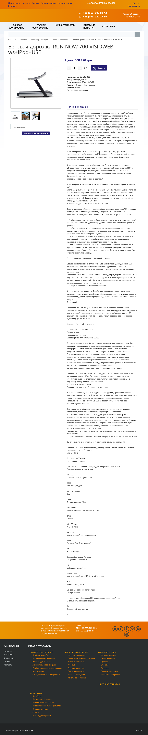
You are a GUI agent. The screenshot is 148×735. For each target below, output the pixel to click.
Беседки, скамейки (76, 668)
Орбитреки (105, 661)
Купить (101, 67)
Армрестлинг (38, 671)
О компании (14, 2)
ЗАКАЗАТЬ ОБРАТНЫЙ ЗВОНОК (101, 3)
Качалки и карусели (76, 674)
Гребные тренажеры (109, 671)
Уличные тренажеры (76, 655)
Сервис (35, 2)
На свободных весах (42, 661)
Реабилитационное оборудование (47, 668)
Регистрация (134, 5)
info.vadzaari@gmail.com (58, 630)
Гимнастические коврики (43, 702)
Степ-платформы (40, 709)
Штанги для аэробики (42, 715)
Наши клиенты (65, 2)
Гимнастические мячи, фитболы (47, 705)
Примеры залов (48, 2)
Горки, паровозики (76, 671)
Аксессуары (36, 693)
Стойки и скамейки (41, 655)
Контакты (12, 5)
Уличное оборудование (76, 652)
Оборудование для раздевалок (46, 674)
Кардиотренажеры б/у (110, 674)
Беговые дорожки (108, 655)
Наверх (138, 730)
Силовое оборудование (41, 652)
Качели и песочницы (77, 677)
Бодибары (37, 696)
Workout (71, 664)
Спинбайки (105, 664)
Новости (26, 2)
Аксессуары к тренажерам (44, 664)
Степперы (105, 668)
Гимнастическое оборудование (81, 658)
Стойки (36, 712)
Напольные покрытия (109, 684)
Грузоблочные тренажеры (44, 658)
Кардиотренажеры (107, 652)
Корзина (127, 13)
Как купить (9, 654)
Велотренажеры (108, 658)
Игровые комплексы (76, 661)
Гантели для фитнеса (42, 699)
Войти (136, 2)
